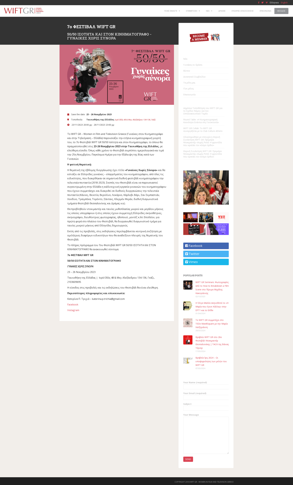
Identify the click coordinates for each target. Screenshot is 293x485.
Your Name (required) (195, 382)
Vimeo (193, 262)
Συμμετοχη (191, 11)
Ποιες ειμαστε (170, 11)
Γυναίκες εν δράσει (192, 64)
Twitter (193, 254)
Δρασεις (222, 11)
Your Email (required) (194, 393)
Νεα (208, 11)
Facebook (72, 304)
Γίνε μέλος (188, 88)
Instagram (73, 310)
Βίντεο (186, 70)
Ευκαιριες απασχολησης (243, 11)
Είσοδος (281, 11)
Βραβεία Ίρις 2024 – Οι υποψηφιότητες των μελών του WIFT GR (211, 361)
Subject (187, 403)
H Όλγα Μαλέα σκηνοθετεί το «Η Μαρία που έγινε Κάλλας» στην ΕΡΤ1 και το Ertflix (211, 306)
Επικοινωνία (189, 94)
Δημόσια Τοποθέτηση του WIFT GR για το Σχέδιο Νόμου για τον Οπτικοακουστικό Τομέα (202, 111)
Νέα (185, 58)
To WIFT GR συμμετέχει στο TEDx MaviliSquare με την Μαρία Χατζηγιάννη (211, 324)
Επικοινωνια (265, 11)
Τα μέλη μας (189, 82)
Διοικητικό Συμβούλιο (194, 76)
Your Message (191, 414)
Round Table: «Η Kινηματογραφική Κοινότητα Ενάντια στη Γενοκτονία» (201, 121)
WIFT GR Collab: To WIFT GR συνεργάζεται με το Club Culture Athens (202, 129)
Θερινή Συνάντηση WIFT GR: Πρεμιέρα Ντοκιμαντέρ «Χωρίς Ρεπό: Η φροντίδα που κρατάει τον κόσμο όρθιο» (202, 154)
